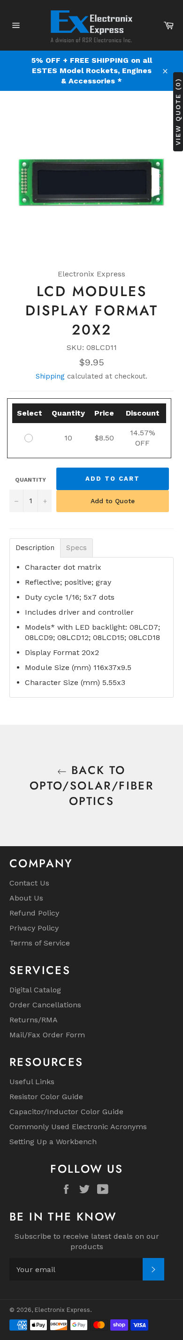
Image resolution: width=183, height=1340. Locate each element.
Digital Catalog (35, 989)
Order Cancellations (45, 1004)
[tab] (35, 548)
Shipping (50, 376)
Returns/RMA (33, 1019)
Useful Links (31, 1081)
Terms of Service (39, 942)
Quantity (30, 479)
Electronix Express (62, 1309)
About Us (26, 897)
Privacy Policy (34, 927)
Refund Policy (34, 912)
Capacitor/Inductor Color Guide (66, 1111)
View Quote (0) (178, 111)
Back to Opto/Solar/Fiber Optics (91, 785)
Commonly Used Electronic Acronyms (78, 1126)
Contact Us (29, 882)
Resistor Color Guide (46, 1096)
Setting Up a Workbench (53, 1141)
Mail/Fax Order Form (47, 1034)
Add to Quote (113, 501)
